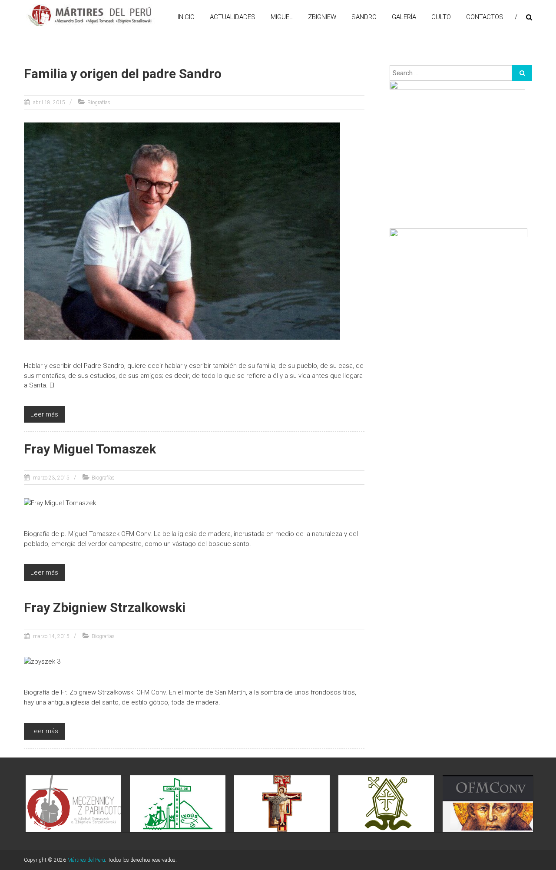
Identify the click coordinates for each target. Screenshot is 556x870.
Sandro (364, 17)
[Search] (522, 73)
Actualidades (232, 17)
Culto (441, 17)
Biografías (98, 102)
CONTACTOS (484, 17)
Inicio (186, 17)
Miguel (282, 17)
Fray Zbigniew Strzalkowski (104, 607)
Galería (404, 17)
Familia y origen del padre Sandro (123, 73)
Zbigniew (322, 17)
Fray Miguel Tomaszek (90, 449)
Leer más (44, 414)
